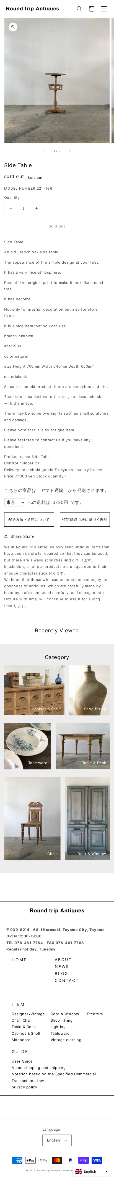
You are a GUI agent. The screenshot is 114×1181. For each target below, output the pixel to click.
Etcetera (95, 1014)
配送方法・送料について (29, 519)
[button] (79, 9)
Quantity (12, 197)
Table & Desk (24, 1026)
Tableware (60, 1033)
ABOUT (63, 959)
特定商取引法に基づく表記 (84, 519)
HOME (19, 959)
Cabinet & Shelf (26, 1033)
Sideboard (21, 1040)
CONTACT (67, 980)
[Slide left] (44, 151)
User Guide (22, 1061)
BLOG (61, 973)
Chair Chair (22, 1020)
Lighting (58, 1026)
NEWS (62, 966)
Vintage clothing (66, 1040)
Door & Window (65, 1014)
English (53, 1140)
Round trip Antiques (49, 1170)
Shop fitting (62, 1020)
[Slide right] (70, 151)
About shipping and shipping (39, 1067)
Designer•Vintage (28, 1014)
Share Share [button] (23, 536)
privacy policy (24, 1087)
